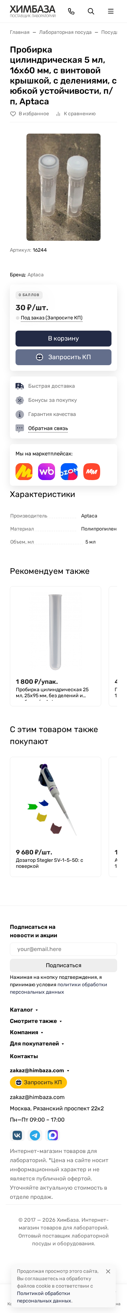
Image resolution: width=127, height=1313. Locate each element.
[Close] (108, 1271)
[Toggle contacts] (71, 11)
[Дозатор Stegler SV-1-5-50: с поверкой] (55, 802)
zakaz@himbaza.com (37, 1070)
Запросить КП (69, 357)
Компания (24, 1032)
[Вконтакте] (17, 1135)
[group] (63, 187)
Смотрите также (33, 1021)
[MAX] (52, 1135)
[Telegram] (35, 1135)
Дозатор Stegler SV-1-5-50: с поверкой (49, 863)
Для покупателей (34, 1044)
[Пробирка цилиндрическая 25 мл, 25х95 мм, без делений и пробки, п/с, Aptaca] (55, 631)
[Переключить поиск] (91, 11)
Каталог (21, 1010)
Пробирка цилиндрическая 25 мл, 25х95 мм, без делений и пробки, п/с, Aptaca (52, 694)
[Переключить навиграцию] (110, 11)
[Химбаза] (32, 11)
